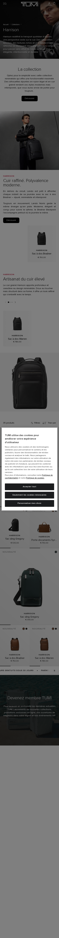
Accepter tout (29, 487)
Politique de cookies (35, 478)
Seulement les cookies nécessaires (29, 495)
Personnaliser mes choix (29, 503)
